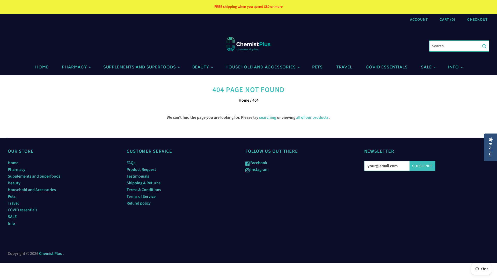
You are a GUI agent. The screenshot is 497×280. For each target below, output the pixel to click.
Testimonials (138, 176)
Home (41, 67)
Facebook (258, 163)
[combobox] (459, 46)
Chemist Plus (50, 253)
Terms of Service (141, 196)
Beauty (200, 67)
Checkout (477, 19)
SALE (426, 67)
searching (267, 117)
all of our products (312, 117)
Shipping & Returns (143, 183)
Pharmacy (74, 67)
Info (453, 67)
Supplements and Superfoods (139, 67)
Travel (344, 67)
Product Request (141, 169)
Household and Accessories (260, 67)
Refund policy (139, 203)
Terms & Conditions (144, 190)
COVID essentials (387, 67)
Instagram (259, 169)
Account (419, 19)
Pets (317, 67)
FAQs (131, 163)
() (447, 19)
